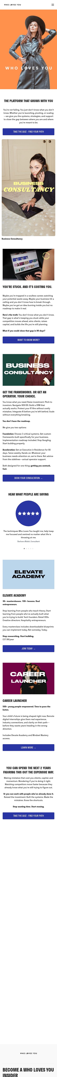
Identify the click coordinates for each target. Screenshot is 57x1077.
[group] (28, 189)
